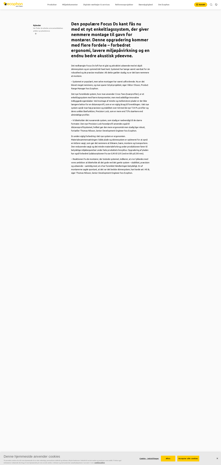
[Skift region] (216, 4)
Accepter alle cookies (188, 459)
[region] (110, 458)
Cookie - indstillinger (149, 459)
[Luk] (217, 458)
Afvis (168, 459)
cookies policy (99, 463)
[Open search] (211, 4)
